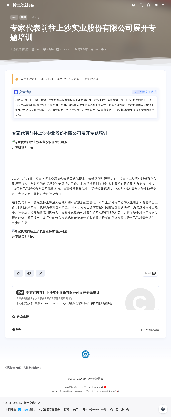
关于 (76, 409)
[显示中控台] (156, 5)
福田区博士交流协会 (101, 303)
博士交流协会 (32, 402)
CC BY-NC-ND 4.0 (50, 303)
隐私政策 (154, 330)
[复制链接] (40, 273)
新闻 (23, 17)
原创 (14, 17)
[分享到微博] (29, 273)
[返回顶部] (85, 354)
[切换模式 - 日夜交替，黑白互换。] (133, 5)
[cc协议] (119, 410)
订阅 (66, 409)
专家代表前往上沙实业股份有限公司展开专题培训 (42, 298)
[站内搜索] (141, 5)
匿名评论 (145, 330)
